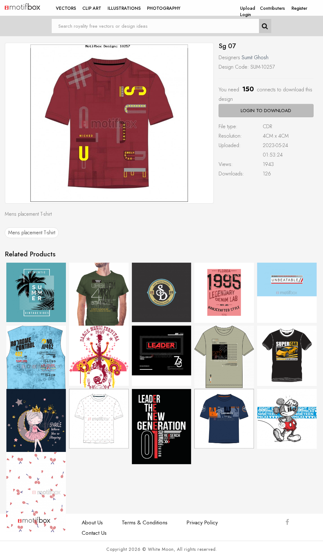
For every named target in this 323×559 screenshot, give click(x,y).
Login (245, 14)
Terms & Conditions (144, 522)
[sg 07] (109, 123)
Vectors (66, 8)
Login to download (266, 110)
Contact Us (94, 533)
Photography (163, 8)
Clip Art (91, 8)
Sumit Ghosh (255, 57)
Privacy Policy (202, 522)
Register (299, 8)
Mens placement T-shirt (31, 232)
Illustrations (124, 8)
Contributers (272, 8)
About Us (92, 522)
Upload (247, 8)
